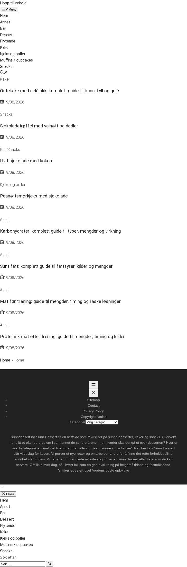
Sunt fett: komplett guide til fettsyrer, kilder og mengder (56, 266)
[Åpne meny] (93, 385)
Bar (3, 28)
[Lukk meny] (93, 393)
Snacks (6, 66)
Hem (4, 15)
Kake (4, 47)
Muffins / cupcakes (16, 60)
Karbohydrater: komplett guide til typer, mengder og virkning (60, 231)
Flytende (7, 41)
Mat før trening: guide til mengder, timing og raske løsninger (60, 301)
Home (5, 360)
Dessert (7, 34)
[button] (4, 73)
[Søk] (49, 564)
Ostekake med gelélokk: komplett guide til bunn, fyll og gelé (59, 90)
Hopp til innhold (13, 3)
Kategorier (77, 422)
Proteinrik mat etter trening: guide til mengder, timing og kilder (62, 336)
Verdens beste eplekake (110, 470)
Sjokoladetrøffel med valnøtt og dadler (39, 126)
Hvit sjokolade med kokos (26, 161)
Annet (5, 22)
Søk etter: (8, 557)
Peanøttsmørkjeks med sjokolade (34, 196)
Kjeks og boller (12, 54)
